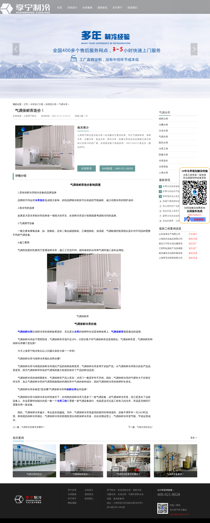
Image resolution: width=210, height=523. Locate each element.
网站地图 (72, 503)
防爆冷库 (163, 154)
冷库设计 (72, 7)
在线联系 (86, 168)
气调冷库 (63, 104)
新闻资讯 (102, 7)
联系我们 (132, 7)
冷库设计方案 (36, 104)
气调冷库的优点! (145, 427)
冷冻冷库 (163, 130)
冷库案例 (87, 7)
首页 (59, 7)
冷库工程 (163, 148)
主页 (26, 104)
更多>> (193, 438)
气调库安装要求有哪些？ (33, 427)
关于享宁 (117, 7)
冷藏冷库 (163, 124)
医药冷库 (163, 142)
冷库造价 (163, 160)
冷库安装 (163, 166)
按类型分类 (51, 104)
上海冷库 (163, 172)
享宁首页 (72, 490)
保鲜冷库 (163, 118)
